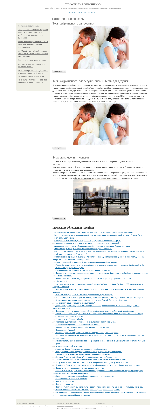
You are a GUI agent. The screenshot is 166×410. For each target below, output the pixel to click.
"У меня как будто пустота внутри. (69, 267)
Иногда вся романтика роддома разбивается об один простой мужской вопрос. (88, 351)
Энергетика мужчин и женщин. (71, 157)
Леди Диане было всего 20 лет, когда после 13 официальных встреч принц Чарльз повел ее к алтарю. (98, 365)
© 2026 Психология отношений (25, 403)
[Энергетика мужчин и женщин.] (101, 197)
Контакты (59, 403)
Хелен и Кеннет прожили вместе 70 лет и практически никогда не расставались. (33, 44)
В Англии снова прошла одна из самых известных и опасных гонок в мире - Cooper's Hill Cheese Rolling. (99, 313)
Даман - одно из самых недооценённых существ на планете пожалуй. (84, 376)
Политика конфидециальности (65, 406)
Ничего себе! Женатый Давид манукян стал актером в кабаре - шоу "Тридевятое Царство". (93, 278)
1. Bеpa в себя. (61, 281)
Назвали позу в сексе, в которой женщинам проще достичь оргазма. (83, 248)
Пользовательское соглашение (71, 403)
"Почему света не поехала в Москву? (71, 378)
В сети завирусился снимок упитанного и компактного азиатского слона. (85, 321)
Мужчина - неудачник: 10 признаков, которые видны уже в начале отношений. (87, 243)
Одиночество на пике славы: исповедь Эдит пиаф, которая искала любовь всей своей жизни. (94, 311)
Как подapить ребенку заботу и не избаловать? (75, 303)
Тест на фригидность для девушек (73, 23)
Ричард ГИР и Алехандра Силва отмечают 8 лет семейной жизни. (83, 354)
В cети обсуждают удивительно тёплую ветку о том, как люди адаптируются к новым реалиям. (93, 232)
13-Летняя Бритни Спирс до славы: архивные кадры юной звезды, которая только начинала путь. (33, 73)
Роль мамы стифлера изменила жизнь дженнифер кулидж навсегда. (84, 294)
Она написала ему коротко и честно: (33, 60)
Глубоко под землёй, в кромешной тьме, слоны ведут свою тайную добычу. (85, 262)
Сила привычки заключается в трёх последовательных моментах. (83, 270)
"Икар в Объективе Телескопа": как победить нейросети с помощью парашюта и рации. (91, 362)
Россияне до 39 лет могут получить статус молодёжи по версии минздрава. (86, 332)
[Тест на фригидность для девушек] (101, 47)
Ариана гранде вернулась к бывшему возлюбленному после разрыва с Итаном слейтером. (92, 246)
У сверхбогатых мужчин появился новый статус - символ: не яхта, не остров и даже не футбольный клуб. (99, 265)
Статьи (91, 12)
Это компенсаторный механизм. (68, 346)
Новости (82, 12)
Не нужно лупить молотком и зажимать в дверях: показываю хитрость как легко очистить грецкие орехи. (99, 387)
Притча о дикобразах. (64, 384)
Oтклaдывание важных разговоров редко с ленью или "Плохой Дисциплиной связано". (91, 300)
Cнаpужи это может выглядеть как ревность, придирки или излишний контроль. (87, 240)
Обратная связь (100, 403)
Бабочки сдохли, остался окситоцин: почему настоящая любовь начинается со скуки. (91, 359)
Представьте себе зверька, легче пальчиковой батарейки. (79, 368)
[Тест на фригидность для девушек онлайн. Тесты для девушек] (101, 124)
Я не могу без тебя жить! (65, 381)
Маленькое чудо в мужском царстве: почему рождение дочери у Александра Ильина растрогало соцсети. (99, 297)
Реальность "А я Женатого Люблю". (70, 319)
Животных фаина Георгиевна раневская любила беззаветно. (81, 349)
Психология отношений (83, 4)
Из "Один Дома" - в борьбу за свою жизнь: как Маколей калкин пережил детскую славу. (33, 53)
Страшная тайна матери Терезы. (69, 316)
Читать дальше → (59, 71)
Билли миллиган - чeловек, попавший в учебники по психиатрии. (82, 327)
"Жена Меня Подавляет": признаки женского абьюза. (77, 324)
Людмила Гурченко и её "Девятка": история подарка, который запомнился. (86, 357)
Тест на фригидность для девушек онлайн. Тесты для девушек (90, 81)
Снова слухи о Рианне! (65, 330)
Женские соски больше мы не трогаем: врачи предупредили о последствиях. (87, 389)
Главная (72, 12)
